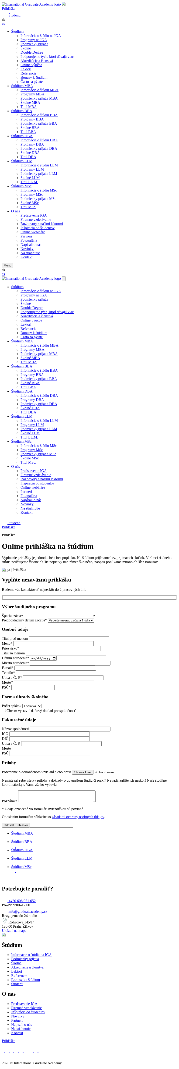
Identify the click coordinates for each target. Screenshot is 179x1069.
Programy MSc (32, 194)
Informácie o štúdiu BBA (39, 115)
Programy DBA (32, 144)
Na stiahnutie (30, 253)
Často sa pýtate (32, 82)
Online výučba (31, 65)
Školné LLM (30, 178)
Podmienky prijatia (34, 44)
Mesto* (7, 682)
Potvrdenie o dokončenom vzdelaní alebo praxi (36, 772)
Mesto (6, 748)
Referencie (28, 73)
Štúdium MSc (21, 186)
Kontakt (26, 257)
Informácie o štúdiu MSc (39, 190)
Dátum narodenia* (15, 658)
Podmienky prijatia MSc (38, 199)
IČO (5, 734)
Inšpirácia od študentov (38, 228)
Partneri (26, 236)
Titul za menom (13, 653)
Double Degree (32, 52)
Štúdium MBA (22, 86)
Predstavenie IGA (34, 215)
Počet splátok (11, 706)
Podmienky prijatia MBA (39, 98)
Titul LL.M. (29, 182)
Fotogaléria (29, 240)
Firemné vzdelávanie (36, 219)
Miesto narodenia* (15, 663)
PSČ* (6, 687)
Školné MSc (30, 203)
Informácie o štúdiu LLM (39, 165)
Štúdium (17, 31)
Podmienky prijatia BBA (39, 123)
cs (3, 24)
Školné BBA (30, 128)
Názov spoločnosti (15, 729)
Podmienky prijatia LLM (39, 173)
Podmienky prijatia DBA (39, 148)
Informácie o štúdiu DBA (39, 140)
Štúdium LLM (21, 161)
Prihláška (8, 8)
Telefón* (8, 673)
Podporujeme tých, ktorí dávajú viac (47, 56)
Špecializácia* (12, 616)
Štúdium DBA (22, 136)
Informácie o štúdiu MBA (40, 90)
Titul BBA (28, 132)
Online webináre (33, 232)
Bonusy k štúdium (34, 77)
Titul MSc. (28, 207)
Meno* (7, 643)
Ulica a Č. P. (11, 743)
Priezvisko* (10, 648)
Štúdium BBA (21, 111)
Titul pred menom (15, 638)
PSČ (5, 753)
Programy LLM (32, 169)
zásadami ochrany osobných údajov (78, 817)
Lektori (26, 69)
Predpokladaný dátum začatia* (24, 620)
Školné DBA (30, 153)
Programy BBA (32, 119)
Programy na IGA (34, 40)
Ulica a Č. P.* (12, 677)
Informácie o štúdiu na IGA (41, 36)
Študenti (17, 984)
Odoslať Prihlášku (16, 825)
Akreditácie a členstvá (37, 61)
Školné (26, 48)
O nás (15, 211)
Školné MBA (30, 102)
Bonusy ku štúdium (25, 980)
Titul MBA (29, 107)
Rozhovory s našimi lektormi (42, 224)
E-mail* (8, 668)
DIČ (5, 739)
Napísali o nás (31, 245)
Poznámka (9, 801)
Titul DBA (28, 157)
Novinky (27, 249)
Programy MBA (33, 94)
